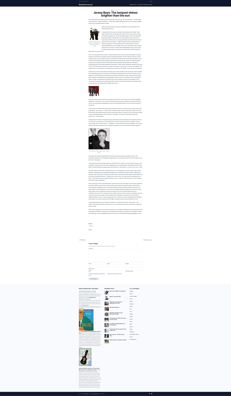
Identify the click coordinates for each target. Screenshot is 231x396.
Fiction (131, 306)
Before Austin (133, 4)
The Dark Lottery (147, 240)
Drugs (131, 301)
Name (90, 263)
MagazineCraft (95, 393)
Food (131, 311)
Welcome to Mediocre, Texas (145, 4)
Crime (131, 298)
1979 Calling (82, 240)
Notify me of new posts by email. (115, 273)
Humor (131, 319)
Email (108, 263)
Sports (131, 326)
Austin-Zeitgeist (133, 296)
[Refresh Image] (97, 271)
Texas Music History (134, 334)
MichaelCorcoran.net (85, 4)
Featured (132, 304)
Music (112, 10)
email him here (85, 305)
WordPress (86, 393)
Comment (91, 248)
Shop (131, 324)
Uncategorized (133, 339)
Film (131, 309)
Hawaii (131, 316)
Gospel (131, 314)
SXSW (131, 329)
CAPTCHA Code (129, 271)
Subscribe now (92, 297)
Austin (131, 293)
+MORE (131, 291)
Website (127, 263)
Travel (131, 336)
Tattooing (132, 331)
